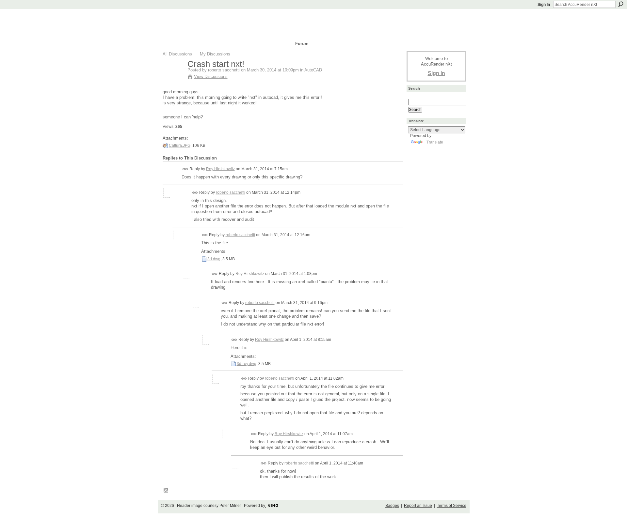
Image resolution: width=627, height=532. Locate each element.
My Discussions (215, 54)
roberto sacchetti (224, 70)
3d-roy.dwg (246, 363)
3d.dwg (213, 259)
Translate (434, 142)
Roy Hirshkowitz (220, 168)
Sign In (544, 4)
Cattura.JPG (179, 145)
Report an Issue (418, 505)
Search (620, 4)
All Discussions (177, 54)
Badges (392, 505)
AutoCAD (313, 70)
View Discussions (211, 76)
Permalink (185, 169)
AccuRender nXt (202, 18)
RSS (166, 491)
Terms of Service (451, 505)
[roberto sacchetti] (173, 78)
